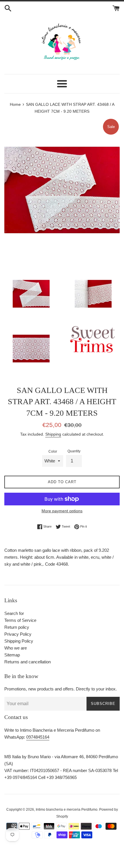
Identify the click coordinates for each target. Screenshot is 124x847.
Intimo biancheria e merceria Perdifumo (66, 810)
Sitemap (12, 654)
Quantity (73, 451)
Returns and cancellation (27, 661)
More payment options (62, 511)
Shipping (53, 434)
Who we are (15, 647)
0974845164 (37, 737)
